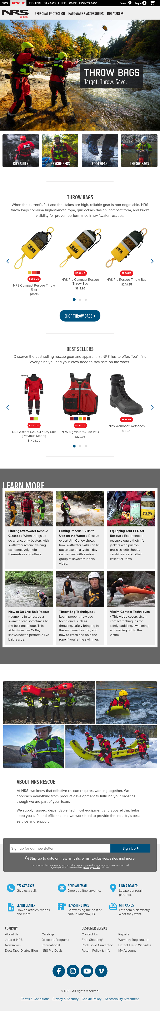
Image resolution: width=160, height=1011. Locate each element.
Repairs (123, 934)
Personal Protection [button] (50, 13)
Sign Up (129, 848)
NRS (5, 3)
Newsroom (13, 945)
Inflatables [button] (115, 13)
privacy (87, 867)
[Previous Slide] (7, 261)
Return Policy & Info (96, 950)
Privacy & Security (65, 998)
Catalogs (48, 934)
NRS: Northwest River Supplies (15, 14)
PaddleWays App (83, 3)
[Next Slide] (152, 261)
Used (62, 3)
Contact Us (90, 934)
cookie (96, 867)
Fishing (35, 3)
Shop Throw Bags (79, 316)
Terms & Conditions (35, 998)
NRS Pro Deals (52, 950)
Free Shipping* (92, 939)
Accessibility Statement (122, 998)
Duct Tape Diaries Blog (21, 950)
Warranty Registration (133, 939)
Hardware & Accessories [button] (86, 13)
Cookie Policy (91, 998)
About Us (12, 934)
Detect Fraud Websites (134, 945)
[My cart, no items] (154, 3)
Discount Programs (55, 939)
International (51, 945)
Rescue (18, 3)
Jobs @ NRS (13, 939)
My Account (127, 950)
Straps (50, 3)
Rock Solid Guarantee (97, 945)
